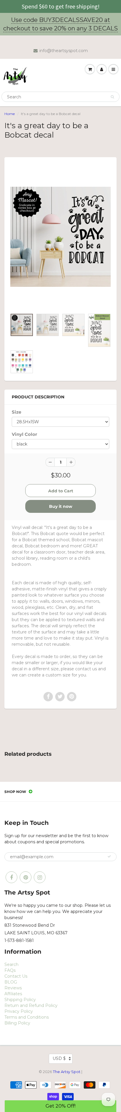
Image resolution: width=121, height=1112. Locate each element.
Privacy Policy (18, 1011)
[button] (60, 1106)
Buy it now (60, 506)
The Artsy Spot (66, 1071)
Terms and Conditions (26, 1017)
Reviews (13, 988)
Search (11, 964)
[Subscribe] (109, 856)
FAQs (10, 970)
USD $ (59, 1058)
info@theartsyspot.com (63, 50)
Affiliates (13, 993)
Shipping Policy (20, 999)
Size (16, 412)
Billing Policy (17, 1023)
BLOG (10, 982)
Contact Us (15, 976)
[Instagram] (40, 877)
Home (9, 114)
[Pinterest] (25, 877)
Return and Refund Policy (31, 1005)
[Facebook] (11, 877)
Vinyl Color (24, 434)
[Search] (112, 97)
